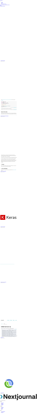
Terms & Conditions (3, 411)
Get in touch (2, 407)
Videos (2, 408)
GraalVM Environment (3, 60)
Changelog (2, 404)
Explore (2, 2)
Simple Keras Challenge (3, 226)
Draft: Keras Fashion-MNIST (3, 171)
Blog (1, 409)
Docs (1, 3)
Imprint (2, 412)
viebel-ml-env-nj (2, 337)
